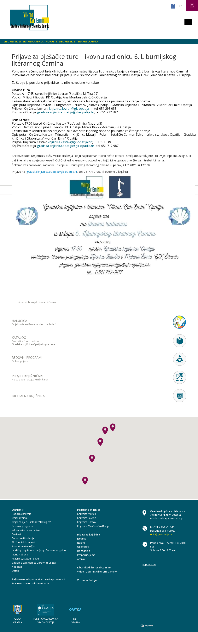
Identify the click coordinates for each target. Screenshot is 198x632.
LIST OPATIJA (75, 620)
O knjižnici (18, 509)
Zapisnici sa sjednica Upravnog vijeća (34, 562)
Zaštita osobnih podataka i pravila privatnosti (38, 579)
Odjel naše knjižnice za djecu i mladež (34, 322)
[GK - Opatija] (29, 17)
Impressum (149, 564)
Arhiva (81, 559)
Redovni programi (22, 526)
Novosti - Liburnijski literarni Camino (71, 41)
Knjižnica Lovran (86, 518)
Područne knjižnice (88, 509)
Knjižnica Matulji (86, 514)
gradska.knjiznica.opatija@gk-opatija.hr (65, 112)
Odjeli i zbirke (20, 518)
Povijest (16, 534)
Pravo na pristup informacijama (30, 583)
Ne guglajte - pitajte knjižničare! (30, 377)
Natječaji (17, 566)
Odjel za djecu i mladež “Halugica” (31, 522)
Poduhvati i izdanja (23, 538)
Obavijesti (83, 546)
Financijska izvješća (23, 546)
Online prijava (27, 359)
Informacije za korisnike (26, 530)
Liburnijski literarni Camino (23, 41)
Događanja (83, 551)
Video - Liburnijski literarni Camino (37, 302)
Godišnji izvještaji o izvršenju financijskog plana (39, 550)
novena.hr (147, 625)
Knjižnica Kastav (86, 522)
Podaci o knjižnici (22, 514)
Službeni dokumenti (23, 542)
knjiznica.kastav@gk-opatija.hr (70, 142)
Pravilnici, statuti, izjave (25, 558)
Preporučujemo (86, 555)
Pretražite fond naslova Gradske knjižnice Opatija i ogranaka (33, 340)
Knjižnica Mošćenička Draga (93, 526)
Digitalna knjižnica (88, 534)
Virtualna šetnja (87, 580)
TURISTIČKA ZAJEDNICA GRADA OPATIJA (45, 620)
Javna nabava (20, 554)
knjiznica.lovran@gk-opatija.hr (71, 108)
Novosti (81, 538)
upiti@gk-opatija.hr (161, 534)
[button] (100, 441)
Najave (81, 542)
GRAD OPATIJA (17, 620)
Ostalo (16, 571)
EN (181, 6)
